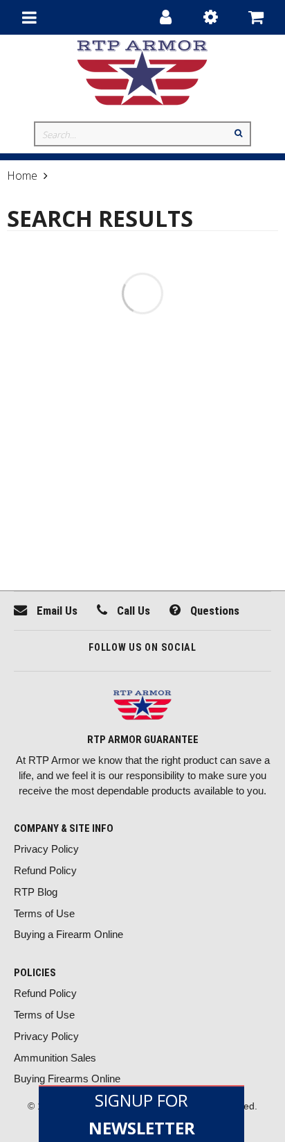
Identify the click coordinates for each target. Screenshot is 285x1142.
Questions (213, 610)
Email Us (55, 610)
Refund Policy (45, 870)
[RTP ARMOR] (142, 707)
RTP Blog (35, 892)
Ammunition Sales (55, 1058)
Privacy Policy (46, 849)
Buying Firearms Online (67, 1078)
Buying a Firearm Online (68, 934)
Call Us (132, 610)
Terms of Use (44, 913)
